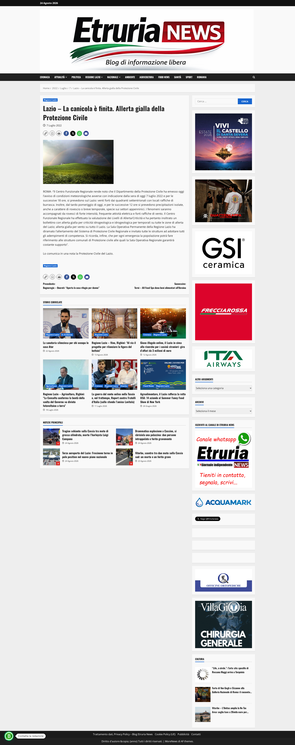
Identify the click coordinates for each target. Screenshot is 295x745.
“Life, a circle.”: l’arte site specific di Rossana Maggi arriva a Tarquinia (230, 670)
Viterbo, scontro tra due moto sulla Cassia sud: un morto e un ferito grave (124, 457)
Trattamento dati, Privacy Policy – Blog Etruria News (123, 734)
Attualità (59, 77)
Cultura (199, 659)
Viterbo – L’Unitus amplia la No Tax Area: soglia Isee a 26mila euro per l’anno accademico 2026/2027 (229, 710)
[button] (254, 77)
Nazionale (112, 77)
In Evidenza (67, 334)
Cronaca (45, 77)
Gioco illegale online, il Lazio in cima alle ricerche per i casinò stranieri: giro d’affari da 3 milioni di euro (162, 346)
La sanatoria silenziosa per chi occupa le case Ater (65, 345)
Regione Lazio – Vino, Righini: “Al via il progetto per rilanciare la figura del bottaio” (114, 346)
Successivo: (160, 286)
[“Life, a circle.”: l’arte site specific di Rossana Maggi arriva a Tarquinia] (202, 674)
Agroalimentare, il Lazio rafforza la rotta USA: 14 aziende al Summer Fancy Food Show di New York (163, 398)
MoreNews (171, 741)
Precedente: (71, 286)
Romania (201, 77)
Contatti (196, 734)
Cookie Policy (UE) (165, 734)
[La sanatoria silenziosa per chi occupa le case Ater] (66, 323)
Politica (76, 77)
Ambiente (130, 77)
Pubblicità (183, 734)
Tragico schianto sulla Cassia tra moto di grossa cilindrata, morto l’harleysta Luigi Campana (51, 437)
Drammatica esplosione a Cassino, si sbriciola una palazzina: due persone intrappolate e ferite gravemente (124, 437)
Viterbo (123, 386)
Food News (163, 77)
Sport (189, 77)
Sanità (177, 77)
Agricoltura (147, 77)
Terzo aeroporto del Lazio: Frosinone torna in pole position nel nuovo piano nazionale (51, 457)
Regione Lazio (92, 77)
